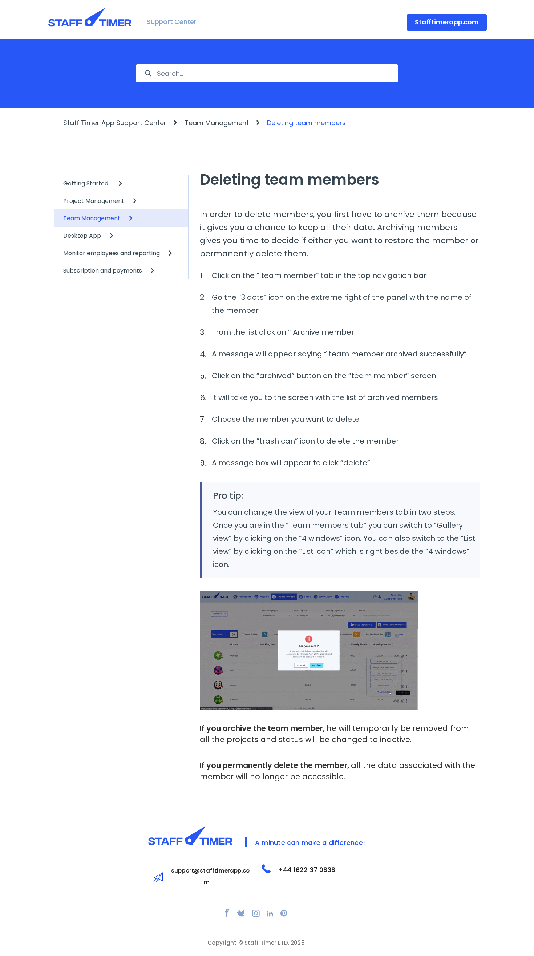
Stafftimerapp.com (446, 21)
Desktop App (82, 236)
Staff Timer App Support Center (114, 122)
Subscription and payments (102, 270)
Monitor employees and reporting (111, 253)
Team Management (217, 122)
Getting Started (86, 183)
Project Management (93, 201)
